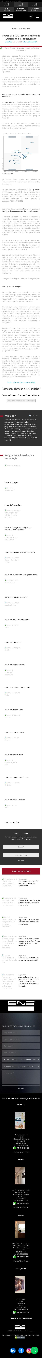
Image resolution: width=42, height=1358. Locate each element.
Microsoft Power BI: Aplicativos (16, 597)
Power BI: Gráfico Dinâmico (15, 800)
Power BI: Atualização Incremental (17, 687)
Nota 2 (38, 395)
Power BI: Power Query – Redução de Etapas (21, 575)
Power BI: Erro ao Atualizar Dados (17, 620)
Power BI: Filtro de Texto (14, 710)
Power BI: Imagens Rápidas (15, 665)
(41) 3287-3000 (22, 1200)
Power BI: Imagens (11, 482)
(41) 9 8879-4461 (22, 1203)
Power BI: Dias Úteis (12, 822)
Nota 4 (30, 395)
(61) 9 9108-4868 (22, 1257)
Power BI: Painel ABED (13, 642)
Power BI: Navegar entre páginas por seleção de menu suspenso (18, 528)
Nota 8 (14, 395)
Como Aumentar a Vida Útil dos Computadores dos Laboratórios (28, 883)
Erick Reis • (9, 42)
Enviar (21, 860)
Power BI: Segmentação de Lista (16, 777)
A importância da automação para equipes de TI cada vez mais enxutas (29, 902)
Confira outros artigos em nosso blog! (21, 382)
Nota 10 (6, 395)
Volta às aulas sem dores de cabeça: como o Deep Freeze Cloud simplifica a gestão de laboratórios (29, 942)
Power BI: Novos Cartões (14, 755)
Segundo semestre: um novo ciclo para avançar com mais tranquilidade (28, 921)
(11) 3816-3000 (22, 1145)
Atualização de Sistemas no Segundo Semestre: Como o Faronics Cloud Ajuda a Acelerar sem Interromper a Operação (28, 981)
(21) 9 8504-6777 (22, 1312)
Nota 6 (22, 395)
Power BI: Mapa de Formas (15, 732)
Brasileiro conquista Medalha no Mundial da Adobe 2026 (29, 959)
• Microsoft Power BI (29, 42)
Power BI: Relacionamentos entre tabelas (20, 552)
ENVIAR (21, 1088)
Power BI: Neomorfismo (13, 505)
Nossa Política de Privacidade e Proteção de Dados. (21, 1335)
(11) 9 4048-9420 (22, 1148)
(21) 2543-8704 (22, 1309)
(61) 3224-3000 (22, 1254)
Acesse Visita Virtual (21, 1152)
